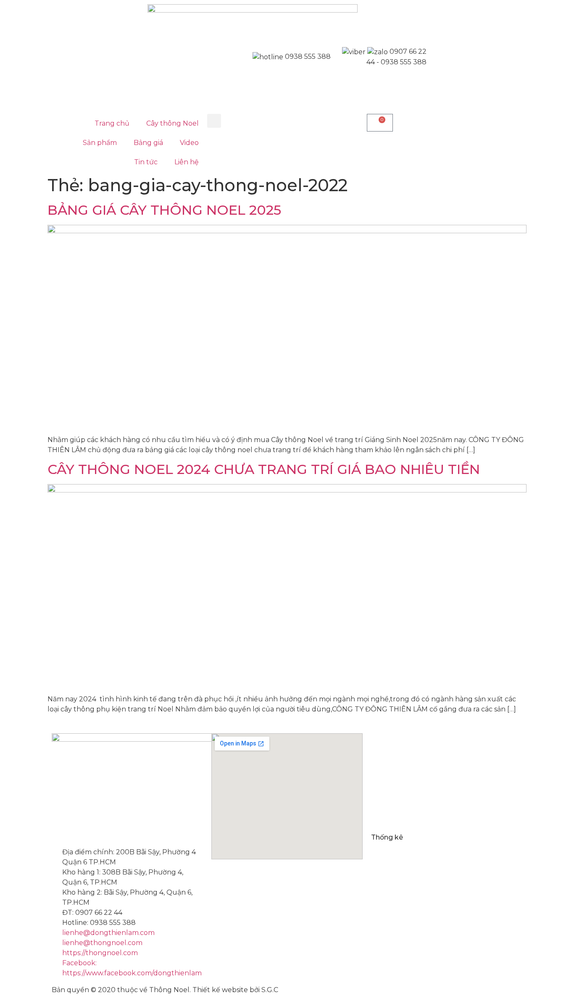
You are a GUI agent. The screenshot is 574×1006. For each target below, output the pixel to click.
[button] (214, 121)
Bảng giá (148, 143)
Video (189, 143)
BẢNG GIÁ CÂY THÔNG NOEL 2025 (164, 210)
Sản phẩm (100, 143)
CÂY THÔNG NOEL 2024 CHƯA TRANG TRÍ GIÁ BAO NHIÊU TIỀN (263, 469)
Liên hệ (186, 162)
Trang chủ (112, 123)
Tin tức (146, 162)
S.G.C (269, 990)
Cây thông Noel (172, 123)
